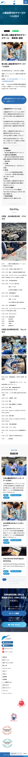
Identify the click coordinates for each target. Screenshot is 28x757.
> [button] (11, 582)
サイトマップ (5, 690)
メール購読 (14, 1)
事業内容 (4, 657)
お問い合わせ (14, 3)
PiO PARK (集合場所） (12, 79)
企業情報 (4, 676)
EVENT (7, 497)
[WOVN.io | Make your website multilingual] (24, 753)
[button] (25, 2)
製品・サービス (5, 660)
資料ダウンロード (6, 688)
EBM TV (4, 671)
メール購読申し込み (7, 682)
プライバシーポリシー (7, 693)
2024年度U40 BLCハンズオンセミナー (13, 524)
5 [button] (23, 579)
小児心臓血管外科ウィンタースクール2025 (13, 479)
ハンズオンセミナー (16, 495)
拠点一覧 (4, 665)
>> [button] (16, 582)
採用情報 (4, 679)
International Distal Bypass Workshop (13, 559)
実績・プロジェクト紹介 (7, 662)
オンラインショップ (6, 668)
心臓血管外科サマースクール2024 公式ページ (14, 99)
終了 (6, 495)
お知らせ (4, 674)
